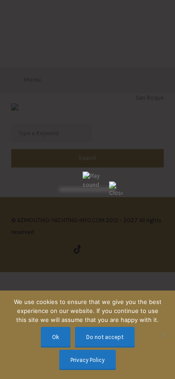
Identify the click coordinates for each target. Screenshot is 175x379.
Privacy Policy (87, 360)
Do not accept (104, 337)
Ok (55, 337)
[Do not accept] (163, 335)
